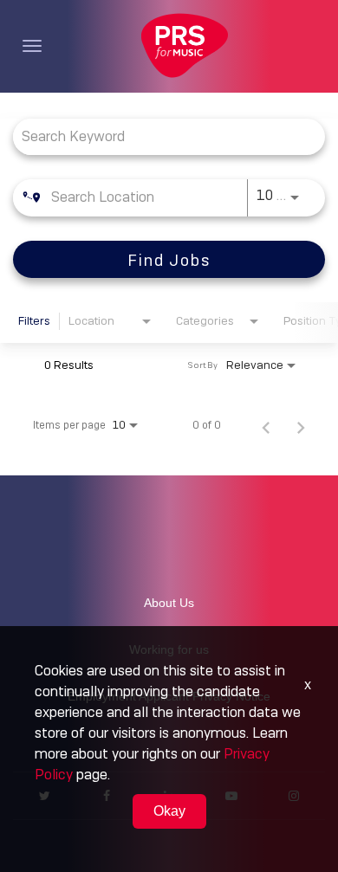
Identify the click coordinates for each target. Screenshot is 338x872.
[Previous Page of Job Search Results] (266, 425)
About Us (169, 603)
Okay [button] (169, 811)
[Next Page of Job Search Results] (300, 425)
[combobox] (160, 136)
